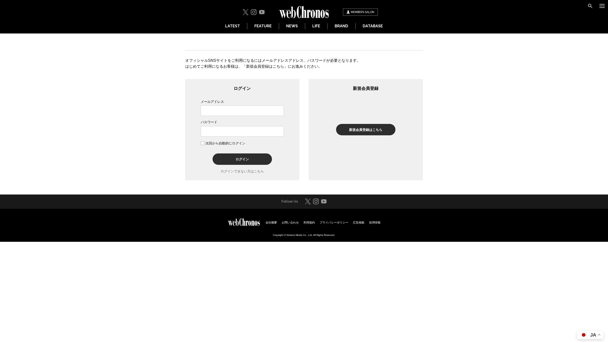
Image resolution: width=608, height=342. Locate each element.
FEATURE (263, 26)
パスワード (209, 122)
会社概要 (271, 222)
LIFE (316, 26)
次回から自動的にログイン (225, 143)
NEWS (292, 26)
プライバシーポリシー (334, 222)
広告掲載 (358, 222)
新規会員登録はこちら (365, 130)
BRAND (341, 26)
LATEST (232, 26)
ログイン (242, 159)
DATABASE (373, 26)
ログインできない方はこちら (242, 171)
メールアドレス (212, 102)
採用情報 (374, 222)
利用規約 (309, 222)
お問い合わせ (290, 222)
